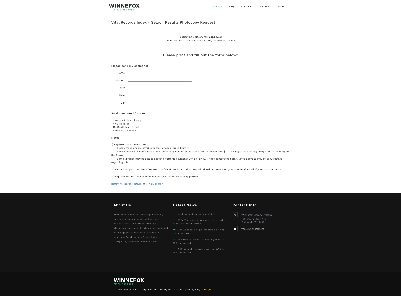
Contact (263, 6)
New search (156, 183)
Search (217, 6)
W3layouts (208, 289)
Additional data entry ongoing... (197, 214)
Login (280, 6)
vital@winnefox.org (252, 228)
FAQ (231, 6)
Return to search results (126, 183)
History (246, 6)
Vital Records (124, 10)
